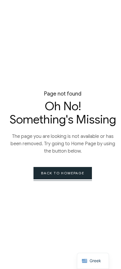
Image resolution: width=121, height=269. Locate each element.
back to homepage (62, 173)
